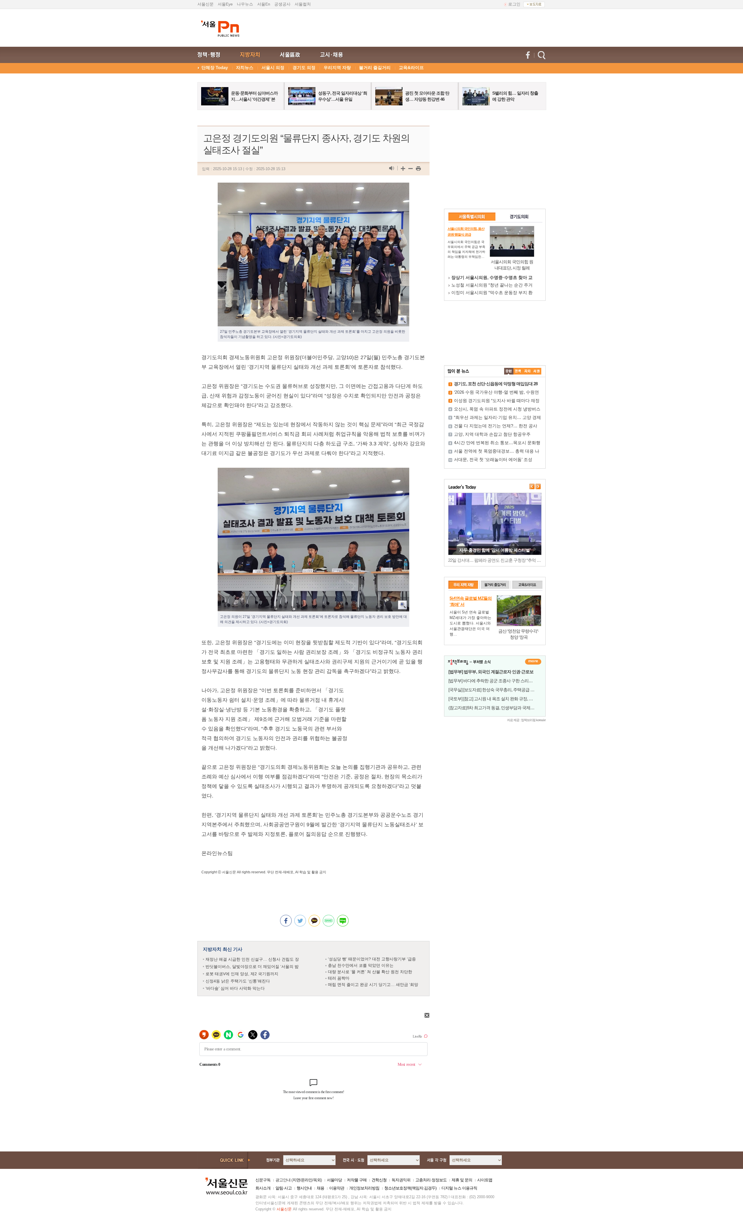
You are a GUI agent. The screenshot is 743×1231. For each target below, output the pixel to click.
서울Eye (225, 4)
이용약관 (336, 1188)
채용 (320, 1188)
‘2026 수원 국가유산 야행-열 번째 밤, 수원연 (496, 392)
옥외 (317, 1180)
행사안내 (304, 1188)
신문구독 (262, 1180)
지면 (296, 1180)
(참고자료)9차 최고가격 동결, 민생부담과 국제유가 (493, 707)
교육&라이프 (411, 67)
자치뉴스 (244, 67)
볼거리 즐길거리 (375, 67)
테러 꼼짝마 (338, 978)
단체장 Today (214, 67)
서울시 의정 (273, 67)
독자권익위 (401, 1180)
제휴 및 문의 (462, 1180)
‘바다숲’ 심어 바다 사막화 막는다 (235, 988)
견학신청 (379, 1180)
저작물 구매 (357, 1180)
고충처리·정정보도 (431, 1180)
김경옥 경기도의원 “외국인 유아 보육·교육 (492, 284)
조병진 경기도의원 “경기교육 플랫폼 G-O (491, 277)
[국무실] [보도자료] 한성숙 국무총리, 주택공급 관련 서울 (497, 689)
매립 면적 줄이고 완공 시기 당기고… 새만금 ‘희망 (373, 984)
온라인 (306, 1180)
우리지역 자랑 (337, 67)
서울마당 (334, 1180)
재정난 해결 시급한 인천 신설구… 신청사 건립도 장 (252, 959)
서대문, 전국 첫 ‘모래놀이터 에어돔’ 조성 (493, 459)
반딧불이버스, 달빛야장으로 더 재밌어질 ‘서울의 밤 (252, 966)
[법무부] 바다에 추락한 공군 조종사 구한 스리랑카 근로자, (499, 680)
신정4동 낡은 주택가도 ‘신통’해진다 (237, 981)
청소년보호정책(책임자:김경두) (410, 1188)
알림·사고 (283, 1188)
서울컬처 (303, 4)
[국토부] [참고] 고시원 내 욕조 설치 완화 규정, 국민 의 (495, 698)
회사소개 (262, 1188)
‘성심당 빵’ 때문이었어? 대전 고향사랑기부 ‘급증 (372, 959)
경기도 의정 (304, 67)
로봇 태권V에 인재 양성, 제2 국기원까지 (241, 973)
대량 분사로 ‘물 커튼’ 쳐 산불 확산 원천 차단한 (370, 971)
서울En (263, 4)
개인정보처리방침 (364, 1188)
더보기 (533, 662)
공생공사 (282, 4)
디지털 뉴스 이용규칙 (459, 1188)
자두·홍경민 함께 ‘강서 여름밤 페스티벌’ (495, 550)
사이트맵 (484, 1180)
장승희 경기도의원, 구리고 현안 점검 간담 (491, 292)
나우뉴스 (245, 4)
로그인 (514, 4)
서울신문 (205, 4)
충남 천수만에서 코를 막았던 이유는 (361, 965)
